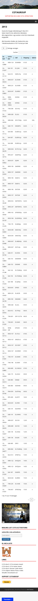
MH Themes (30, 589)
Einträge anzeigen (12, 48)
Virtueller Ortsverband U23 (10, 573)
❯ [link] (34, 499)
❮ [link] (28, 499)
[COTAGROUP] (19, 8)
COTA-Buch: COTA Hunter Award (12, 566)
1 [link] (31, 499)
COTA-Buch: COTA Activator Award (12, 564)
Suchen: (15, 52)
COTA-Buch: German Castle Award (12, 568)
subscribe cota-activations (11, 532)
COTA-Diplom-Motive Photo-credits (12, 570)
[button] (35, 21)
